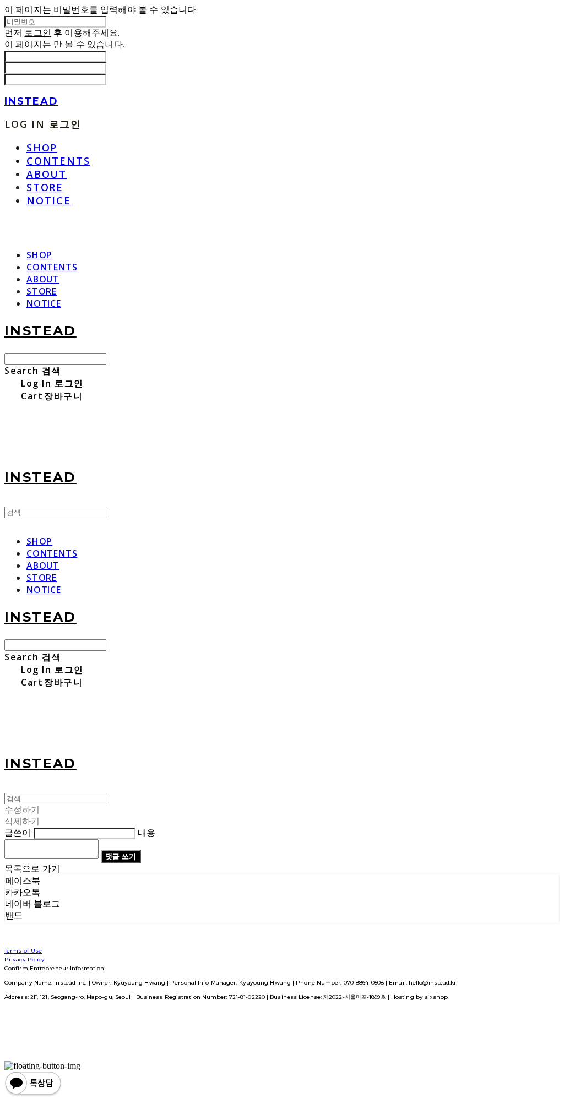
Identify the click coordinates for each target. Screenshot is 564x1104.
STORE (44, 187)
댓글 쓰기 (120, 856)
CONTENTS (58, 160)
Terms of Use (23, 950)
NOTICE (48, 200)
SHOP (41, 147)
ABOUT (46, 174)
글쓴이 (17, 833)
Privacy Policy (24, 959)
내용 (146, 833)
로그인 (37, 33)
